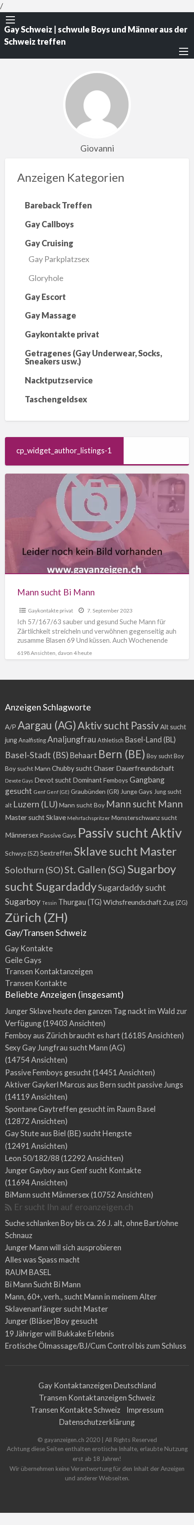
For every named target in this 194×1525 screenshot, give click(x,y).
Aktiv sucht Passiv (118, 725)
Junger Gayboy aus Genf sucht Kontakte (73, 1170)
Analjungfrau (71, 739)
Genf (39, 791)
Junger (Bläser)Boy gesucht (51, 1321)
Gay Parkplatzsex (58, 259)
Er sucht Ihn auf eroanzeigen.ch (73, 1207)
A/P (10, 727)
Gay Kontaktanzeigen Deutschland (97, 1385)
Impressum (145, 1409)
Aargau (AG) (47, 725)
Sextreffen (56, 853)
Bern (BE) (121, 753)
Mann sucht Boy (82, 805)
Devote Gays (19, 780)
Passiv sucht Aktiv (130, 832)
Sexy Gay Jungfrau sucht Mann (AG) (65, 1047)
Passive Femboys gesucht (48, 1072)
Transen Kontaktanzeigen (49, 971)
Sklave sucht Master (125, 851)
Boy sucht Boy (165, 756)
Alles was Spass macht (42, 1259)
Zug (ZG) (175, 902)
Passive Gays (58, 835)
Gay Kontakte (29, 948)
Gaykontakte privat (50, 610)
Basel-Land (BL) (150, 739)
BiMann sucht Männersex (47, 1194)
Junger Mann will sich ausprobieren (63, 1247)
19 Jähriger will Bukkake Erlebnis (59, 1333)
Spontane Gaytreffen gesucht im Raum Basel (80, 1109)
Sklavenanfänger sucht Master (56, 1308)
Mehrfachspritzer (88, 818)
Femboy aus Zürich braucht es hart (62, 1035)
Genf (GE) (58, 792)
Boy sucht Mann (28, 768)
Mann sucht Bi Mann (56, 592)
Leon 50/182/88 (32, 1158)
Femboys (115, 780)
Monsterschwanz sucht (144, 817)
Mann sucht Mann (144, 804)
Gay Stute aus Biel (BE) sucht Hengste (68, 1133)
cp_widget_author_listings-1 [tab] (64, 450)
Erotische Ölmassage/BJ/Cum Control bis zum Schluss (95, 1345)
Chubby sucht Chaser (83, 768)
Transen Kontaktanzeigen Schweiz (97, 1397)
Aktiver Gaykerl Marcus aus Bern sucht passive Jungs (94, 1084)
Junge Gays (136, 791)
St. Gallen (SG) (95, 869)
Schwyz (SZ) (22, 853)
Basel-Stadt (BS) (37, 755)
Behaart (83, 755)
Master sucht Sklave (35, 817)
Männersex (21, 835)
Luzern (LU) (35, 804)
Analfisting (32, 740)
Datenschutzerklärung (97, 1422)
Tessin (49, 903)
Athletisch (110, 740)
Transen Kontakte (36, 983)
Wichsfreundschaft (132, 902)
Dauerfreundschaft (145, 768)
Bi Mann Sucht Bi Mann (43, 1284)
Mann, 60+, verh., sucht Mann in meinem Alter (81, 1296)
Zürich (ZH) (36, 917)
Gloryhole (46, 278)
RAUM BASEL (28, 1272)
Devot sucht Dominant (68, 780)
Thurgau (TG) (80, 902)
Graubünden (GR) (95, 791)
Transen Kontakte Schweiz (75, 1409)
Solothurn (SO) (34, 869)
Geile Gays (23, 960)
